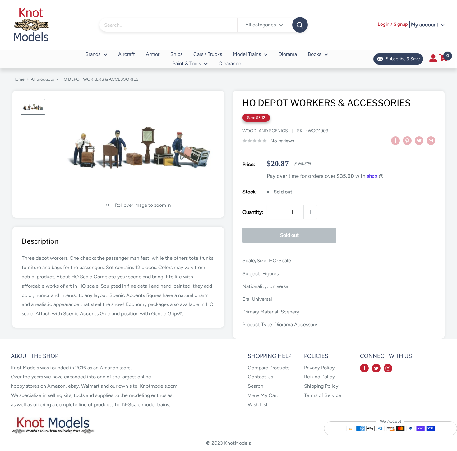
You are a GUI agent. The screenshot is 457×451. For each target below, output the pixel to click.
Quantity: (252, 212)
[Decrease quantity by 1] (273, 212)
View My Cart (263, 395)
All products (42, 79)
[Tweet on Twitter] (419, 140)
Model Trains (247, 54)
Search (255, 386)
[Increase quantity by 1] (310, 212)
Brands (92, 54)
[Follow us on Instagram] (388, 367)
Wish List (258, 405)
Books (314, 54)
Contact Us (260, 377)
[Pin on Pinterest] (407, 140)
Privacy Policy (319, 368)
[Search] (300, 25)
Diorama (288, 54)
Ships (176, 54)
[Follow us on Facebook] (364, 367)
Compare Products (268, 368)
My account (425, 24)
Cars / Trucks (207, 54)
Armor (152, 54)
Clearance (230, 63)
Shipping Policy (321, 386)
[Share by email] (431, 140)
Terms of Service (322, 395)
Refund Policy (319, 377)
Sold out (289, 235)
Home (18, 79)
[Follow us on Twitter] (376, 367)
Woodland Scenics (265, 130)
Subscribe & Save (403, 58)
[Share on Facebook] (395, 140)
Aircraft (126, 54)
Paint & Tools (187, 63)
